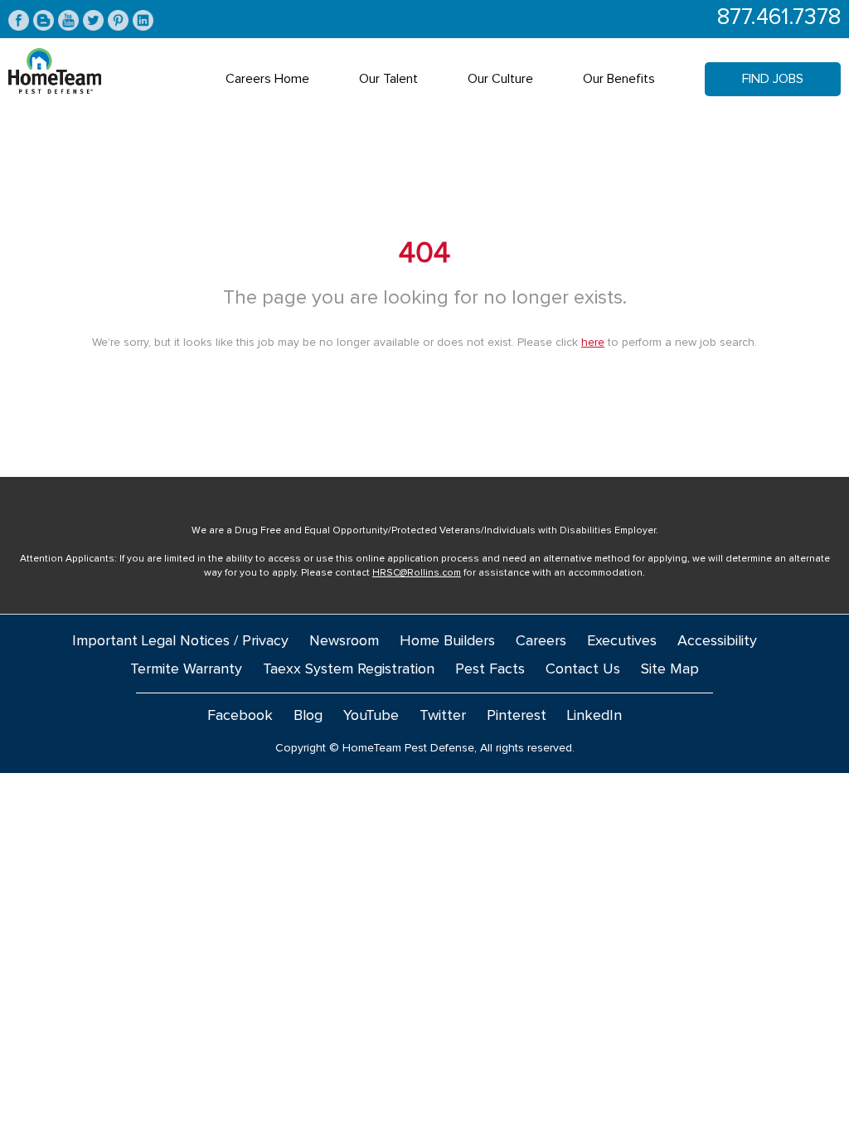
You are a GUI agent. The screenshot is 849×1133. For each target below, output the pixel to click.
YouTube (371, 715)
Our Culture (500, 78)
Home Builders (447, 641)
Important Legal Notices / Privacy (180, 641)
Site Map (670, 669)
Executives (622, 641)
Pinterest (516, 715)
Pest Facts (490, 669)
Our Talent (388, 78)
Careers (541, 641)
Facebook (240, 715)
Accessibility (717, 641)
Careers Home (267, 78)
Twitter (443, 715)
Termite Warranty (186, 669)
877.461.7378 (779, 18)
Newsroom (344, 641)
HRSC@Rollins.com (416, 573)
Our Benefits (619, 78)
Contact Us (583, 669)
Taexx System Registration (348, 669)
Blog (308, 715)
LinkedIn (594, 715)
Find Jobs (772, 78)
